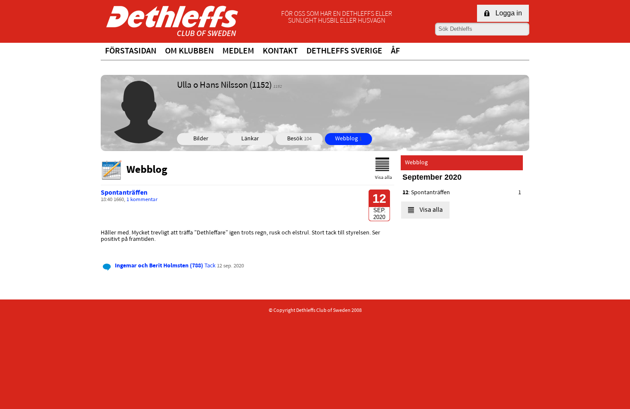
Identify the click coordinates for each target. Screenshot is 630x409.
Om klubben (189, 51)
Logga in (508, 13)
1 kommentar (142, 199)
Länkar (250, 139)
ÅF (395, 51)
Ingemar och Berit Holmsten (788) (159, 266)
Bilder (200, 139)
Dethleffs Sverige (344, 51)
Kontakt (280, 51)
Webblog (348, 139)
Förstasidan (130, 51)
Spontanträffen (124, 193)
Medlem (238, 51)
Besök (299, 139)
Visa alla (383, 177)
